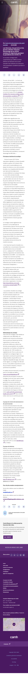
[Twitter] (14, 555)
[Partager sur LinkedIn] (14, 75)
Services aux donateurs (8, 590)
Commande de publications (9, 584)
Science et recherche (8, 567)
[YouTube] (23, 555)
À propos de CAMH (7, 580)
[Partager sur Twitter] (9, 75)
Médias (4, 588)
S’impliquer (5, 571)
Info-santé (5, 565)
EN (15, 665)
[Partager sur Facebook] (4, 75)
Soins (4, 563)
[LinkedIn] (17, 555)
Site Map (14, 662)
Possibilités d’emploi (8, 582)
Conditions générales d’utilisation (14, 655)
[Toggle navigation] (1, 2)
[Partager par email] (19, 75)
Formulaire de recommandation (10, 586)
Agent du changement (8, 573)
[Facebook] (11, 555)
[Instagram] (20, 555)
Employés (6, 644)
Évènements (6, 592)
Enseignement (6, 569)
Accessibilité (14, 658)
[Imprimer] (23, 75)
